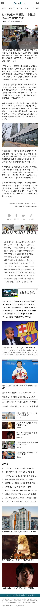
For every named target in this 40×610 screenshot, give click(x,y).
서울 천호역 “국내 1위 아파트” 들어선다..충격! (20, 260)
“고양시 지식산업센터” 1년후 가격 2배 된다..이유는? (20, 275)
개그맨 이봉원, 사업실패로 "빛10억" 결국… (18, 317)
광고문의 (17, 595)
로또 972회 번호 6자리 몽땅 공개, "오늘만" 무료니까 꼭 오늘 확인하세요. (20, 254)
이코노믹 (19, 8)
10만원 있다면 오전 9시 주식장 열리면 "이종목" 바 (20, 282)
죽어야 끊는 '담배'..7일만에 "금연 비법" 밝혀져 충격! (20, 279)
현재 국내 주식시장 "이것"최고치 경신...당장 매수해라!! (20, 263)
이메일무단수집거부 (30, 595)
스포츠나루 (35, 8)
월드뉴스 (27, 8)
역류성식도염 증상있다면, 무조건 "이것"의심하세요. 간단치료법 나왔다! (20, 311)
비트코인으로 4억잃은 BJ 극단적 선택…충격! (20, 269)
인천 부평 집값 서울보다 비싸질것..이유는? (18, 314)
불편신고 (23, 595)
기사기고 (12, 595)
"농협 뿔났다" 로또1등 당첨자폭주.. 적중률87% (20, 266)
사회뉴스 (11, 8)
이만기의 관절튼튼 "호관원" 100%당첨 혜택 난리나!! (20, 272)
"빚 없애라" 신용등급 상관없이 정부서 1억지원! (19, 307)
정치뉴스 (4, 8)
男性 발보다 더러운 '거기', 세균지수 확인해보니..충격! (20, 248)
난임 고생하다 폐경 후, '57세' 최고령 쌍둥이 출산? (20, 245)
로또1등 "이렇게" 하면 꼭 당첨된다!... (17, 257)
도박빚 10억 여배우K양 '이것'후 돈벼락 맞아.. (20, 251)
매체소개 (7, 595)
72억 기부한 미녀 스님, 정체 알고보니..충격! (19, 242)
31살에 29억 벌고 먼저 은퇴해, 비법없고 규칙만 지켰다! (20, 301)
